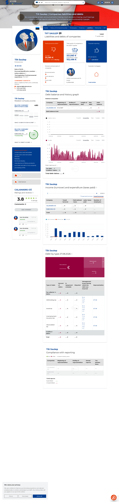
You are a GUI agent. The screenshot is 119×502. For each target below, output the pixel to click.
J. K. (83, 301)
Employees (73, 28)
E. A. (83, 297)
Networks (98, 28)
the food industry (20, 161)
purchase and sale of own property (25, 165)
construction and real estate (23, 152)
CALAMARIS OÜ (51, 108)
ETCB (95, 300)
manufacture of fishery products (24, 163)
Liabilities (90, 28)
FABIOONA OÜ (50, 209)
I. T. (83, 302)
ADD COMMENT (26, 209)
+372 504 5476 (21, 90)
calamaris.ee (22, 182)
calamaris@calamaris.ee (24, 86)
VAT (104, 28)
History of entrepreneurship (58, 28)
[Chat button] (98, 2)
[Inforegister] (20, 175)
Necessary (25, 496)
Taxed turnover (98, 196)
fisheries (17, 158)
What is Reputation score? (24, 122)
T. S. (83, 299)
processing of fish (20, 167)
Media (46, 28)
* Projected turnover (86, 196)
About (11, 496)
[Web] (15, 175)
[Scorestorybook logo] (14, 2)
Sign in (107, 2)
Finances (82, 28)
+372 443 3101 (21, 88)
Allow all (39, 496)
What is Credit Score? (22, 142)
